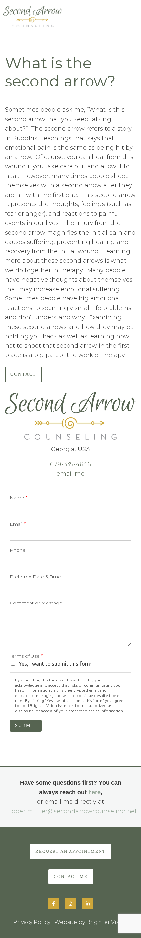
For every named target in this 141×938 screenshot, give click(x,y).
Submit (25, 725)
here (94, 792)
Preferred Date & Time (35, 577)
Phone (18, 550)
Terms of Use (26, 656)
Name (18, 498)
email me (70, 473)
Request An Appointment (70, 851)
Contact (23, 374)
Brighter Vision (107, 922)
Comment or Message (36, 603)
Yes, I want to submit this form (55, 664)
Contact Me (71, 876)
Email (18, 524)
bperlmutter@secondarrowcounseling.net (74, 811)
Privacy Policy (31, 922)
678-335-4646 (70, 464)
